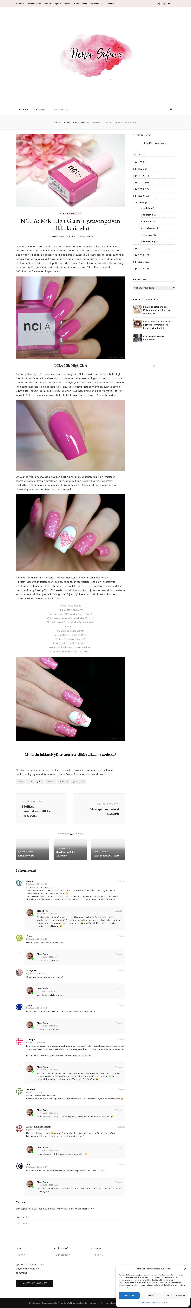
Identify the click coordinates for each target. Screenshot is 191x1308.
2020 (141, 189)
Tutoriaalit (20, 3)
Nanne (29, 881)
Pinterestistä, (82, 581)
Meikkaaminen (34, 3)
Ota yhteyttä (61, 109)
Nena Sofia (58, 236)
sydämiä (50, 782)
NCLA (30, 782)
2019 (141, 195)
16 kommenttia (86, 236)
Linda (29, 1005)
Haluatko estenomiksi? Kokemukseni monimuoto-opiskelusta (157, 310)
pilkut (39, 782)
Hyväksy (129, 1295)
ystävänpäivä (78, 782)
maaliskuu (148, 228)
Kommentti (22, 1217)
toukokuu (148, 214)
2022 (141, 175)
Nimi (19, 1248)
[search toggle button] (171, 109)
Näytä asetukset (175, 1295)
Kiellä (151, 1295)
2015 (141, 261)
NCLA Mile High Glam (70, 365)
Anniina (30, 1089)
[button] (185, 1268)
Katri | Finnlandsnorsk (38, 1126)
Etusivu (23, 109)
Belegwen (31, 970)
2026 (141, 162)
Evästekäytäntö (144, 1302)
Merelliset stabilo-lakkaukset (65, 854)
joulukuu (147, 208)
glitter (20, 782)
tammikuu (148, 241)
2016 (141, 255)
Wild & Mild (63, 782)
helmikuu (147, 234)
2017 (141, 248)
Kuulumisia (109, 3)
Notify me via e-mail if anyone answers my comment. (30, 1269)
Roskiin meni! (96, 3)
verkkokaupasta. (101, 774)
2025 (141, 168)
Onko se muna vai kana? (106, 855)
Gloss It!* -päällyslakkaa (102, 395)
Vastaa (121, 881)
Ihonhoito (48, 3)
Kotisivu (96, 1248)
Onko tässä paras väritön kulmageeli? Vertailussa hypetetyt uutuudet (156, 324)
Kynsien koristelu (70, 213)
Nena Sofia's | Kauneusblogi (71, 1303)
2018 (141, 202)
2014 (141, 268)
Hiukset (67, 3)
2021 (141, 182)
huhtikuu (147, 221)
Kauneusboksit (81, 3)
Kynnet (58, 3)
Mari (28, 1164)
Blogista (41, 109)
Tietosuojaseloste (159, 1302)
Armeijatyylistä (26, 855)
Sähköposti (61, 1248)
